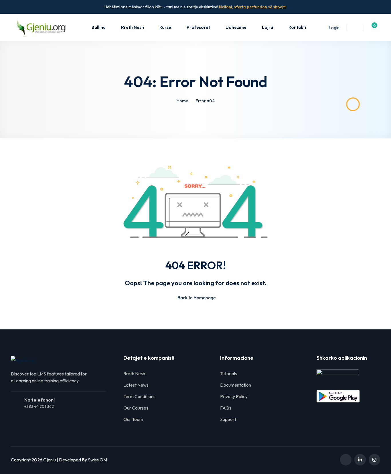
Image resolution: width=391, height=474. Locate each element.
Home (182, 100)
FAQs (225, 408)
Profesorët (198, 27)
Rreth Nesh (132, 27)
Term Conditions (139, 396)
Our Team (133, 419)
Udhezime (236, 27)
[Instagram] (374, 459)
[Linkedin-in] (360, 459)
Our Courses (135, 408)
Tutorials (228, 373)
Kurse (165, 27)
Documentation (235, 385)
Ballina (99, 27)
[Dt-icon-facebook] (345, 459)
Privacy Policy (234, 396)
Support (228, 419)
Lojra (267, 27)
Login (334, 27)
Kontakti (297, 27)
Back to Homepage (196, 297)
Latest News (136, 385)
